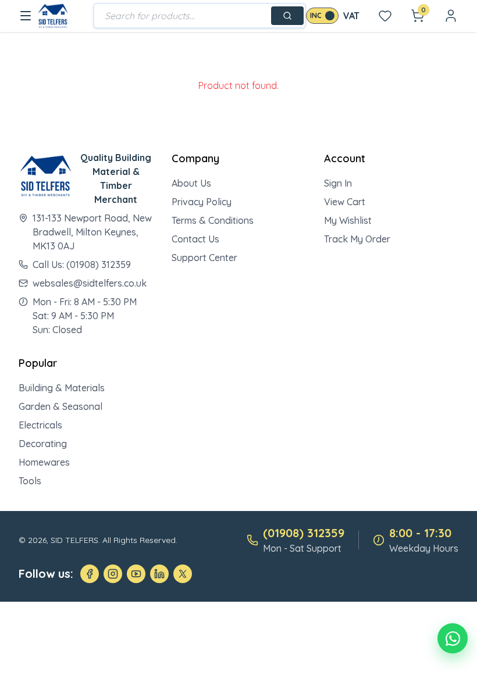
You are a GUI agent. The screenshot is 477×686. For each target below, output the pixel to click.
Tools (30, 481)
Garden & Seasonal (60, 406)
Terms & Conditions (213, 220)
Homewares (44, 462)
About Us (191, 183)
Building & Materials (62, 388)
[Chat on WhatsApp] (452, 638)
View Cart (344, 202)
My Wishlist (348, 220)
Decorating (43, 443)
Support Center (204, 257)
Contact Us (195, 239)
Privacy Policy (202, 202)
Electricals (40, 425)
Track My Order (357, 239)
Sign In (338, 183)
